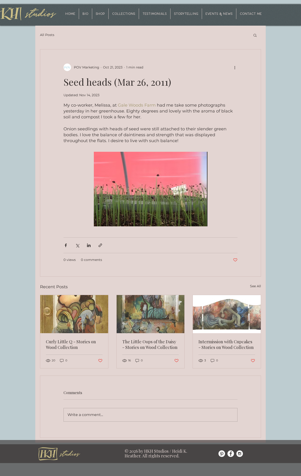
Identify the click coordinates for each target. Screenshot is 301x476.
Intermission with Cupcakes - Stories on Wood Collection (226, 344)
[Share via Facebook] (65, 245)
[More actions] (235, 67)
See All (255, 286)
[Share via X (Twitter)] (77, 245)
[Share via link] (100, 245)
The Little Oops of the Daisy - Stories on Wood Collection (150, 344)
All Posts (47, 35)
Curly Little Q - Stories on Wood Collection (71, 344)
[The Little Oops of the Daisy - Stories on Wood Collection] (151, 314)
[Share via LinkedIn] (89, 245)
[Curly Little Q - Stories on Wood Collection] (74, 314)
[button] (124, 13)
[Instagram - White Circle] (239, 453)
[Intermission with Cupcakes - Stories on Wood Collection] (227, 314)
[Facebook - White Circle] (230, 453)
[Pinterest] (221, 453)
